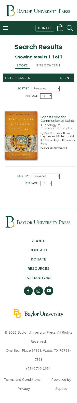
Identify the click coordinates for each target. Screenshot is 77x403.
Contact (14, 50)
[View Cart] (60, 28)
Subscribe (14, 39)
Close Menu (40, 61)
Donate (45, 28)
